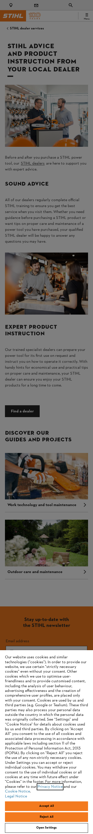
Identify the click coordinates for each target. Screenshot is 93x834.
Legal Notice (16, 796)
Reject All (46, 817)
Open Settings (46, 828)
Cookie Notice (17, 791)
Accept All (46, 806)
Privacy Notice (50, 787)
